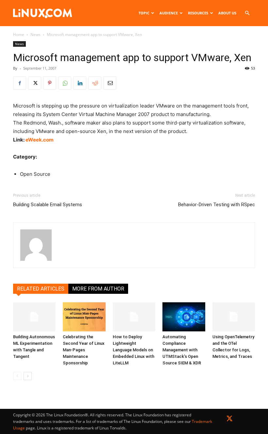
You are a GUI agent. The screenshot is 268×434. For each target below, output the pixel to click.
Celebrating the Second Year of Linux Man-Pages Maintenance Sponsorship (84, 349)
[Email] (109, 83)
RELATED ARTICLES (40, 289)
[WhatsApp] (64, 83)
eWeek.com (39, 140)
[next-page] (28, 376)
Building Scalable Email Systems (47, 205)
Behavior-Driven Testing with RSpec (216, 205)
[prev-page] (17, 376)
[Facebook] (19, 83)
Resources (198, 12)
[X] (34, 83)
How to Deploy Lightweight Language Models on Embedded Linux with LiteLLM (133, 349)
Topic (144, 12)
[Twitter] (229, 420)
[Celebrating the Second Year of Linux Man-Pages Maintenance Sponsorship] (84, 317)
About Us (227, 12)
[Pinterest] (49, 83)
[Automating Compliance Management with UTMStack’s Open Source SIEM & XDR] (183, 317)
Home (18, 34)
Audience (168, 12)
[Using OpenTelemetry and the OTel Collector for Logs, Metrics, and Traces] (233, 317)
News (35, 34)
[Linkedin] (79, 83)
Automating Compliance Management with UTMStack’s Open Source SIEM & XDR (181, 349)
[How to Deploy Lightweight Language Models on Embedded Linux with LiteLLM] (134, 317)
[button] (247, 13)
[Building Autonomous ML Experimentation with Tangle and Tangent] (34, 317)
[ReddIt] (94, 83)
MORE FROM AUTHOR (98, 289)
